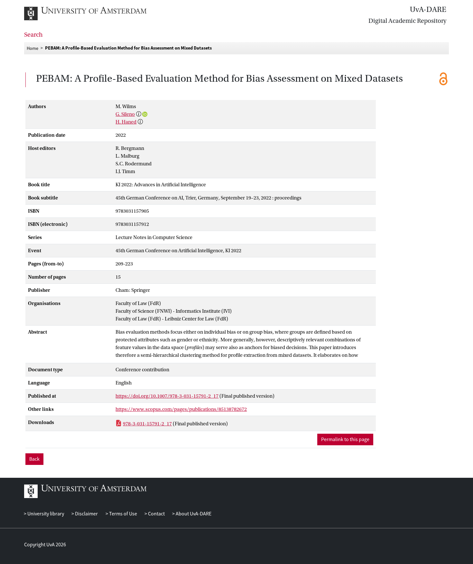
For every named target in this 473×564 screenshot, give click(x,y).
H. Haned (126, 122)
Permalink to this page (345, 439)
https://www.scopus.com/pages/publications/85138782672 (181, 409)
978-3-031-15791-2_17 (147, 424)
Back (34, 459)
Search (33, 34)
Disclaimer (86, 514)
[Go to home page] (92, 13)
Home (32, 48)
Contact (156, 514)
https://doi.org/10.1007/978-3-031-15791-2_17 (167, 396)
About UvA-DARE (193, 514)
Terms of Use (122, 514)
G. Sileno (125, 114)
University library (45, 514)
